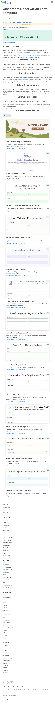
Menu (52, 2)
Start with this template (9, 108)
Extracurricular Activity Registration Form (20, 427)
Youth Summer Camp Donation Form (18, 142)
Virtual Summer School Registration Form (20, 301)
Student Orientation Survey (15, 173)
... (11, 22)
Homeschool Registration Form (16, 269)
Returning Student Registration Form (18, 490)
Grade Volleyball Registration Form (18, 237)
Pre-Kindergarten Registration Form (18, 333)
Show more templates (9, 42)
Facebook (4, 686)
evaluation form (24, 79)
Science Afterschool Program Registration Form (22, 205)
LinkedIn (13, 686)
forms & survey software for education (29, 57)
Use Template (6, 29)
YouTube (17, 686)
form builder (10, 54)
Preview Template (21, 148)
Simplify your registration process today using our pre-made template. (25, 367)
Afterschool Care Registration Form (18, 395)
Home (6, 22)
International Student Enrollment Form (19, 458)
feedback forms (35, 81)
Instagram (22, 686)
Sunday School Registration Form (17, 365)
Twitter (9, 686)
